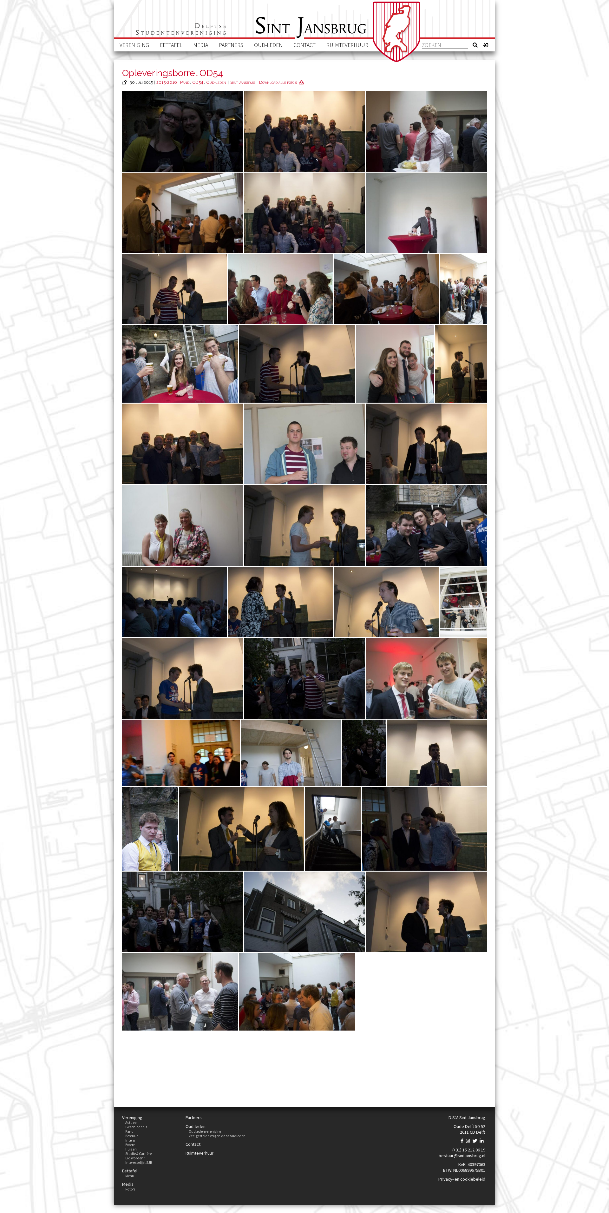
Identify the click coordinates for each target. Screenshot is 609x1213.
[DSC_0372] (304, 525)
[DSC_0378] (181, 753)
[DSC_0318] (463, 602)
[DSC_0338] (426, 213)
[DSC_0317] (291, 753)
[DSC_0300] (182, 525)
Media (200, 45)
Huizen (131, 1149)
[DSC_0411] (182, 911)
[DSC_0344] (426, 678)
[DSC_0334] (304, 444)
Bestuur (131, 1136)
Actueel (131, 1122)
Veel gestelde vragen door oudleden (217, 1136)
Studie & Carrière (138, 1153)
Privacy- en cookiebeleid (461, 1179)
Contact (304, 45)
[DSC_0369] (297, 364)
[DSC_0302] (395, 364)
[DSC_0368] (426, 444)
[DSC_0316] (333, 829)
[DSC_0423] (182, 131)
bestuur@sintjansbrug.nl (462, 1155)
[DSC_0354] (182, 213)
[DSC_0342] (304, 911)
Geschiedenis (136, 1127)
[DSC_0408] (426, 525)
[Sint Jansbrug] (396, 32)
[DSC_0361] (280, 602)
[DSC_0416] (364, 753)
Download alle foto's (278, 82)
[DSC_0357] (437, 753)
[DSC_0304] (280, 289)
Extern (130, 1145)
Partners (231, 45)
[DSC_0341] (180, 364)
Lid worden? (135, 1158)
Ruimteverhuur (347, 45)
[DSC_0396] (182, 444)
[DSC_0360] (424, 829)
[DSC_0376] (241, 829)
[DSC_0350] (297, 992)
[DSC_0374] (426, 911)
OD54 (198, 82)
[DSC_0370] (174, 289)
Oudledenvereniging (205, 1131)
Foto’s (130, 1189)
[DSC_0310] (180, 992)
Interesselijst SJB (138, 1162)
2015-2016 (166, 82)
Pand (184, 82)
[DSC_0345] (174, 602)
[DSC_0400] (304, 131)
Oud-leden (268, 45)
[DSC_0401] (304, 213)
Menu (129, 1176)
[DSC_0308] (426, 131)
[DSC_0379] (386, 602)
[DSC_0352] (461, 364)
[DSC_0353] (386, 289)
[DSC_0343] (150, 829)
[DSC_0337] (463, 289)
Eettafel (171, 45)
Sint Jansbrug (242, 82)
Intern (130, 1140)
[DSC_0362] (182, 678)
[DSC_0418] (304, 678)
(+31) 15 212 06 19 (468, 1150)
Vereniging (134, 45)
